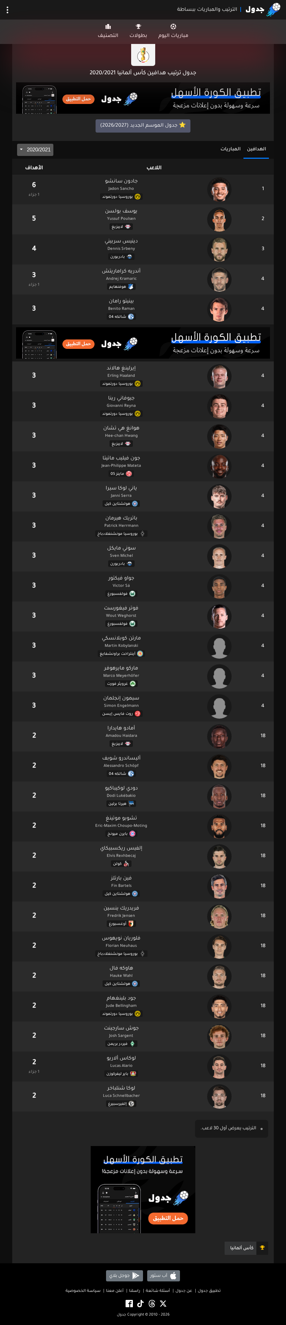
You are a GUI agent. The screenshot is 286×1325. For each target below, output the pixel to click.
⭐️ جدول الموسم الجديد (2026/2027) (143, 126)
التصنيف (108, 36)
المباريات (230, 149)
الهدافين (256, 149)
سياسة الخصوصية (83, 1291)
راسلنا (134, 1291)
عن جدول (183, 1291)
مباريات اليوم (173, 36)
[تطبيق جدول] (143, 99)
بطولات (138, 36)
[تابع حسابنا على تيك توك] (140, 1304)
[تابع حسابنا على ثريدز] (151, 1304)
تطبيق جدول (209, 1291)
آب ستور (159, 1275)
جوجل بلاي (120, 1275)
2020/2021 (38, 149)
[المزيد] (7, 10)
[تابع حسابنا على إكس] (162, 1304)
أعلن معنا (114, 1291)
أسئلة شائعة (158, 1291)
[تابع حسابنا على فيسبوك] (129, 1304)
